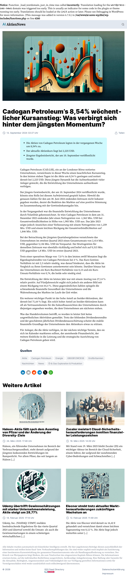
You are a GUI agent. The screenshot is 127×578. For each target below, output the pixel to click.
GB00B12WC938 (75, 358)
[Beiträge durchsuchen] (123, 24)
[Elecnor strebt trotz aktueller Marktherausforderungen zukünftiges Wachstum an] (95, 485)
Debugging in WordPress (110, 11)
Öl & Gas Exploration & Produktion (65, 363)
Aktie (24, 358)
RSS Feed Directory (54, 569)
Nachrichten (28, 363)
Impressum (107, 573)
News (41, 363)
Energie (59, 358)
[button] (23, 372)
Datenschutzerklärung (113, 569)
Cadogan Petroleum (41, 358)
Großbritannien (95, 358)
